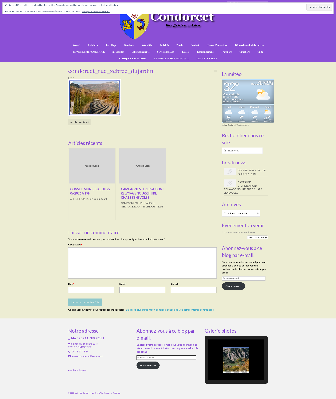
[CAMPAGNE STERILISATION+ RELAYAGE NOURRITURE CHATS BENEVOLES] (142, 165)
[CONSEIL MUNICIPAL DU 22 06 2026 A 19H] (91, 165)
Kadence (116, 393)
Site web (174, 284)
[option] (91, 186)
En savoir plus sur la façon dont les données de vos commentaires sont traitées (170, 309)
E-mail (122, 284)
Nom (71, 284)
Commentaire (75, 245)
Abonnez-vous (233, 286)
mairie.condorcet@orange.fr (87, 356)
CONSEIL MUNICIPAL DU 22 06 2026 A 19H (252, 172)
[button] (228, 371)
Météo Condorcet (229, 125)
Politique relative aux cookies (96, 11)
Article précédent (79, 122)
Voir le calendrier (256, 237)
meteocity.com (243, 125)
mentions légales (77, 370)
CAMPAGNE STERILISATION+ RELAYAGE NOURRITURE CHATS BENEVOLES (243, 187)
